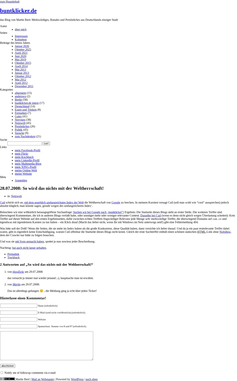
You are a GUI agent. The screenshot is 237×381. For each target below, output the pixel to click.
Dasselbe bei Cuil (150, 215)
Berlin (18, 99)
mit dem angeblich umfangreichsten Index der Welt (54, 202)
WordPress (77, 379)
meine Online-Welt (26, 170)
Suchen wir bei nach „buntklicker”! (98, 212)
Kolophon (21, 39)
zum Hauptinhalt (9, 1)
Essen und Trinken (26, 109)
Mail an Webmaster (42, 379)
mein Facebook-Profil (27, 150)
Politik (18, 129)
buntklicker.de (18, 10)
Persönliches (22, 126)
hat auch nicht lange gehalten (29, 247)
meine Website (23, 173)
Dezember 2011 (24, 86)
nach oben (92, 379)
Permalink (13, 254)
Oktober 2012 (23, 76)
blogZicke (18, 271)
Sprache (19, 133)
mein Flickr (21, 153)
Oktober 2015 (23, 62)
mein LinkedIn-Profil (27, 160)
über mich (20, 29)
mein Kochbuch (24, 157)
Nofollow (225, 231)
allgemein (20, 93)
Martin (17, 284)
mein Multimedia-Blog (28, 163)
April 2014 (21, 66)
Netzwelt (20, 123)
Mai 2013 (20, 69)
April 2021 (21, 52)
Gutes (18, 116)
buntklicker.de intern (27, 103)
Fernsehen (21, 113)
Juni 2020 (20, 56)
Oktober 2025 (23, 49)
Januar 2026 (22, 46)
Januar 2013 (22, 72)
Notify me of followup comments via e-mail (30, 372)
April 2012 (21, 82)
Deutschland (22, 106)
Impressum (21, 36)
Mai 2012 (20, 79)
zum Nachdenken (25, 136)
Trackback (13, 257)
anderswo (20, 96)
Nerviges (20, 119)
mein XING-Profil (25, 167)
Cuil (2, 202)
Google (115, 202)
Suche (3, 139)
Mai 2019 (20, 59)
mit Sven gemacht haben (29, 241)
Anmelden (21, 180)
